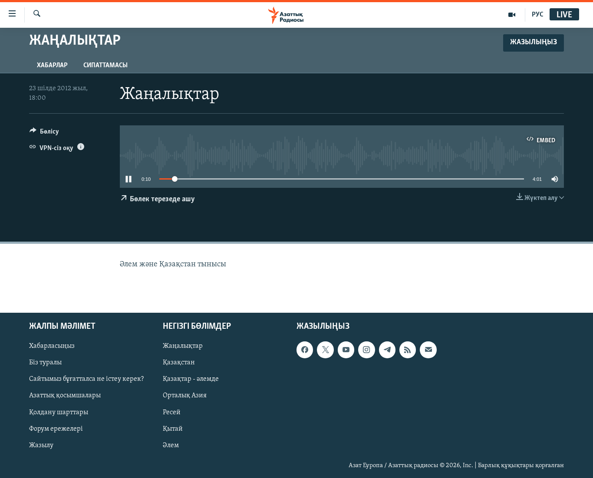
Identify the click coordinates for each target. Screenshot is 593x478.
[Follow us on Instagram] (366, 350)
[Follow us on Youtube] (346, 350)
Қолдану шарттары (58, 412)
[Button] (44, 133)
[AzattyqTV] (512, 14)
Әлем (171, 445)
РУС (538, 14)
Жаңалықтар (183, 346)
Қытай (173, 429)
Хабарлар (52, 65)
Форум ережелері (56, 429)
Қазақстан (179, 363)
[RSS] (407, 350)
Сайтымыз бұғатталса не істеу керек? (86, 379)
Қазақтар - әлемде (191, 379)
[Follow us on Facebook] (304, 350)
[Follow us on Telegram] (387, 350)
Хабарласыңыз (52, 346)
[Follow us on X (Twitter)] (325, 350)
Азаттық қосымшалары (65, 396)
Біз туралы (45, 363)
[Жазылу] (428, 350)
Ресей (172, 412)
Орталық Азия (185, 396)
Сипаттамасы (105, 65)
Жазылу (41, 445)
